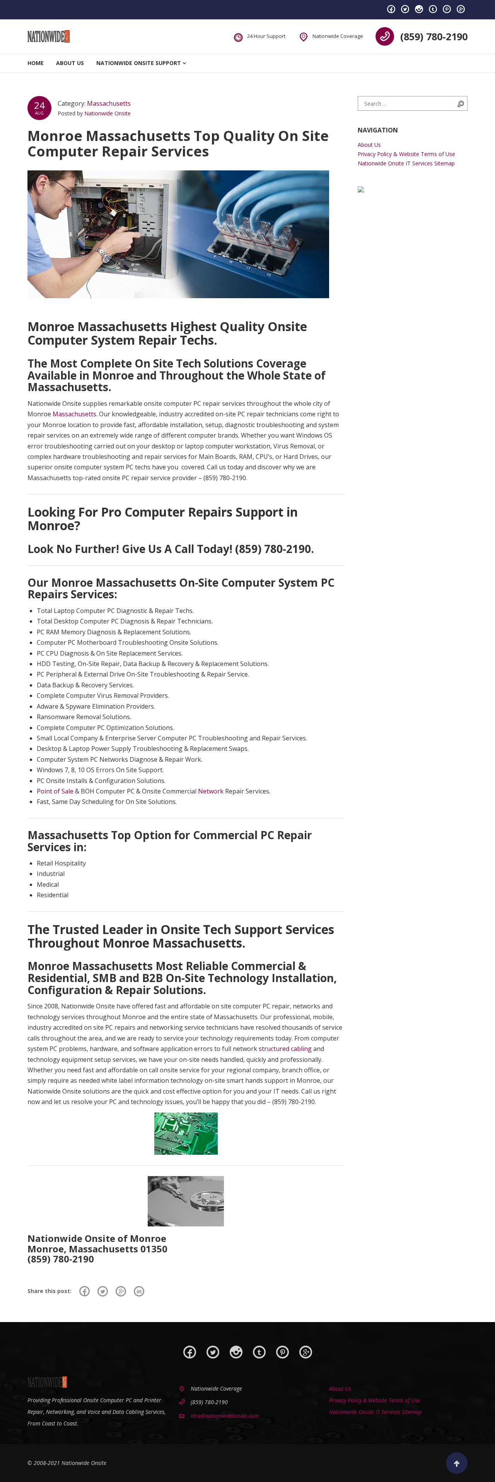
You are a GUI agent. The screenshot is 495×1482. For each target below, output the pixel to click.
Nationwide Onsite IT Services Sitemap (406, 163)
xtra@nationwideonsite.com (225, 1415)
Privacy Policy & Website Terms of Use (406, 154)
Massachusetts (109, 103)
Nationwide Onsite (107, 113)
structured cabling (285, 1048)
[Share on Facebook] (84, 1291)
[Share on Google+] (121, 1291)
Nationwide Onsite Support (138, 63)
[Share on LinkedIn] (139, 1291)
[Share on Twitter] (102, 1291)
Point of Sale (55, 791)
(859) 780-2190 (434, 36)
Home (35, 63)
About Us (70, 63)
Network (211, 791)
